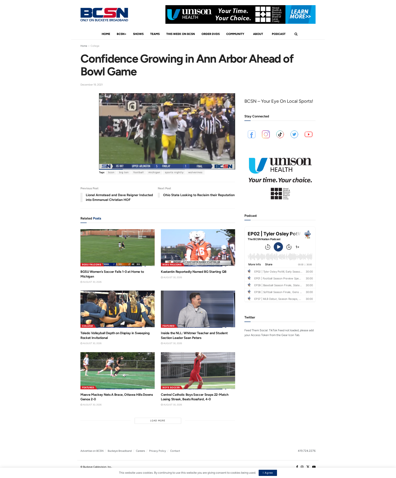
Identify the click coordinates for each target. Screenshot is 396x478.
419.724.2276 (307, 451)
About (258, 34)
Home (106, 34)
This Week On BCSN (180, 34)
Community (235, 34)
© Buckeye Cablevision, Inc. (96, 466)
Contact (175, 450)
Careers (140, 450)
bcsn (111, 172)
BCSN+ (121, 34)
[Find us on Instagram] (302, 467)
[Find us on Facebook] (297, 467)
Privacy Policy (157, 450)
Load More (157, 420)
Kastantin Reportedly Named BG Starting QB (193, 272)
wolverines (195, 172)
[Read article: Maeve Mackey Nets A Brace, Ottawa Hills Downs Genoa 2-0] (117, 370)
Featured (168, 326)
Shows (138, 34)
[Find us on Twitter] (308, 467)
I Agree (268, 472)
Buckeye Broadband (120, 450)
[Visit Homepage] (104, 14)
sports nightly (174, 172)
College (95, 45)
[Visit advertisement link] (240, 14)
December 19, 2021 (91, 84)
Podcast (278, 34)
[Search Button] (296, 34)
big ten (124, 172)
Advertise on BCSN (92, 450)
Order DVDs (211, 34)
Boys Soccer (171, 387)
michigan (154, 172)
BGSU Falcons (91, 264)
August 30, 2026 (91, 282)
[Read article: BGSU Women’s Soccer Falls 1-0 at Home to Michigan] (117, 247)
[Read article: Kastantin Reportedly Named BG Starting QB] (198, 247)
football (138, 172)
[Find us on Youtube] (314, 467)
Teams (155, 34)
